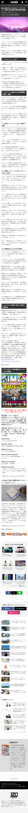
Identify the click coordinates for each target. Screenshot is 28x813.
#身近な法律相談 (14, 14)
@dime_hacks (15, 612)
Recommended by (15, 585)
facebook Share (8, 593)
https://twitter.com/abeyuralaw (10, 361)
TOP (2, 5)
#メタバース (5, 14)
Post (14, 593)
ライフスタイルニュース (18, 5)
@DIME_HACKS (21, 608)
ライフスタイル (8, 5)
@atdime (8, 608)
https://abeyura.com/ (7, 359)
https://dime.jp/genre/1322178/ (15, 526)
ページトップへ (14, 779)
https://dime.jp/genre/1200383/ (15, 476)
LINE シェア (19, 593)
